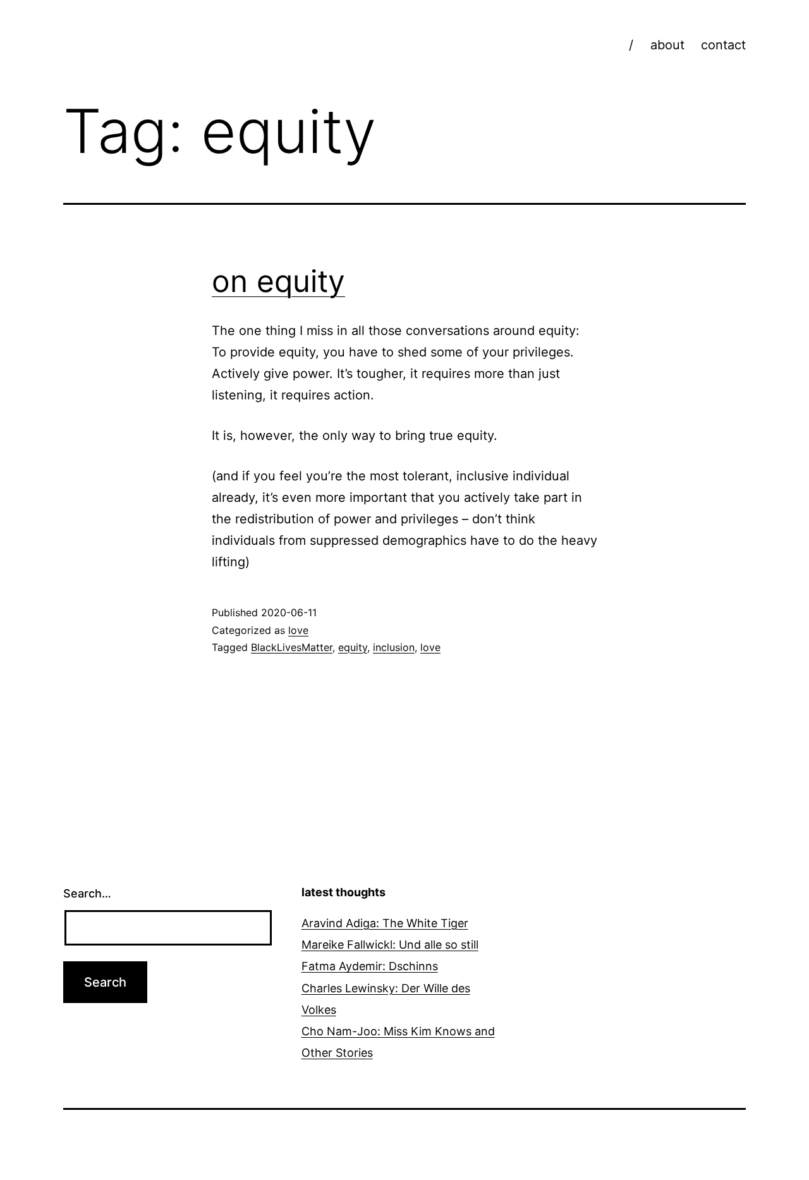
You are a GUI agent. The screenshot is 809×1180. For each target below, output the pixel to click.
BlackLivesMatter (291, 647)
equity (352, 647)
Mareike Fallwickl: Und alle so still (389, 944)
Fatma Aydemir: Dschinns (369, 966)
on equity (278, 281)
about (667, 44)
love (298, 630)
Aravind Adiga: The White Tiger (384, 923)
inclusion (394, 647)
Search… (87, 893)
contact (723, 44)
